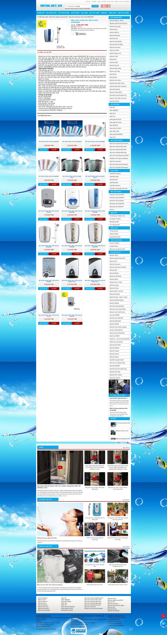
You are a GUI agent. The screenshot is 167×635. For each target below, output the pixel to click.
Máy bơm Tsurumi (114, 354)
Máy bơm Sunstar (114, 351)
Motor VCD (112, 137)
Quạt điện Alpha (114, 182)
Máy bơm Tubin (114, 56)
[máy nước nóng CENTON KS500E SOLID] (72, 163)
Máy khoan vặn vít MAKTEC (117, 203)
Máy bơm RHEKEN (115, 366)
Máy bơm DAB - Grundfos (116, 291)
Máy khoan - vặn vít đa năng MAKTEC (120, 339)
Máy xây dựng (95, 13)
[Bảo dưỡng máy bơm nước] (94, 570)
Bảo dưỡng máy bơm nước (95, 584)
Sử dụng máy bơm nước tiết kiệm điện (94, 565)
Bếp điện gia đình (114, 222)
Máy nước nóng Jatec (115, 161)
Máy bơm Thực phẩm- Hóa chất (118, 98)
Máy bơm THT (113, 261)
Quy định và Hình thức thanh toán (117, 618)
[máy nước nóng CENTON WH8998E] (95, 129)
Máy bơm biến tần (114, 101)
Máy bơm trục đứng (115, 71)
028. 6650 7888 (55, 621)
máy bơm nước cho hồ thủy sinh (124, 430)
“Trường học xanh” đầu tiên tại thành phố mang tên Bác (117, 518)
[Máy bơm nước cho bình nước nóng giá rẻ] (113, 438)
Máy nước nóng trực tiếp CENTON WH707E (49, 211)
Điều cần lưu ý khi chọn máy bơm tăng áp (49, 585)
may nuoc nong (69, 8)
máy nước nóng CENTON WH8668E (72, 141)
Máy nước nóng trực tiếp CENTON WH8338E (95, 211)
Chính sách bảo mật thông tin (116, 625)
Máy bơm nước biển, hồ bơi (117, 83)
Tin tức (108, 1)
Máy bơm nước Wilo (115, 372)
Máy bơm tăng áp (42, 598)
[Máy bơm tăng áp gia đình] (113, 423)
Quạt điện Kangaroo (115, 185)
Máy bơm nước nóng (115, 80)
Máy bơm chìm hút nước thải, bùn (118, 23)
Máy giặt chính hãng (115, 237)
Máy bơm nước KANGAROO (117, 333)
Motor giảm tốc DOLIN (115, 119)
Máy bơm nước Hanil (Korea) (117, 312)
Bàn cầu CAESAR (114, 243)
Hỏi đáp (104, 1)
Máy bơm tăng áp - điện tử (117, 20)
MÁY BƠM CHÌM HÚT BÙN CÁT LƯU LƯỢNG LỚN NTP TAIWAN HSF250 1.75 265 (94, 467)
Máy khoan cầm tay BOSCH (117, 197)
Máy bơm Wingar (114, 357)
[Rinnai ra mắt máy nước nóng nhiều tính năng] (117, 523)
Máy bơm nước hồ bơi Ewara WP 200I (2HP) (94, 488)
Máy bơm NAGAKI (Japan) (117, 300)
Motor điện (75, 13)
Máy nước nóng (63, 13)
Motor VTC (112, 116)
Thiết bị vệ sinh (123, 13)
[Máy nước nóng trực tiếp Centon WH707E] (72, 302)
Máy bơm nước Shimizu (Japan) (118, 327)
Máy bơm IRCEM (114, 324)
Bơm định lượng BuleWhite (117, 306)
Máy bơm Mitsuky (114, 303)
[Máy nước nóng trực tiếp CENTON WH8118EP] (72, 198)
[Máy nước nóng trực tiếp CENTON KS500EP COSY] (72, 268)
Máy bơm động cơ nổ (115, 53)
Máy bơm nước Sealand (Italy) (118, 309)
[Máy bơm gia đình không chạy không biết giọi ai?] (117, 550)
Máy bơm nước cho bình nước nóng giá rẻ (127, 438)
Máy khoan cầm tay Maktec (117, 200)
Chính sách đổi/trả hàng (115, 623)
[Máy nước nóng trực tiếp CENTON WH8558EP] (49, 233)
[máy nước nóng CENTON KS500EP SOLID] (95, 163)
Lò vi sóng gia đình (115, 224)
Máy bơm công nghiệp (115, 41)
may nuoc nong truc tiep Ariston (82, 8)
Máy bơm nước (51, 13)
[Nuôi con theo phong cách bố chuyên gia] (94, 523)
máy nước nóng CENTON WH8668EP (49, 141)
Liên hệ (120, 1)
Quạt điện (84, 13)
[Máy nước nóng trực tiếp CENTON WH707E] (49, 198)
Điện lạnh (112, 13)
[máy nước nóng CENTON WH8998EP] (49, 163)
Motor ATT (112, 107)
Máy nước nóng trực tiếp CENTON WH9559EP (95, 246)
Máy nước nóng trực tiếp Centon (59, 17)
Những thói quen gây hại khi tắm (47, 538)
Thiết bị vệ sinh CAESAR (116, 342)
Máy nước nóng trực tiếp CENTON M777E (49, 316)
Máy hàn (112, 209)
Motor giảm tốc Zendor (115, 122)
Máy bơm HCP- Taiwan (116, 375)
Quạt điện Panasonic (115, 173)
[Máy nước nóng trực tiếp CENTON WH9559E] (72, 233)
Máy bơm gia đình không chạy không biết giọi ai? (117, 565)
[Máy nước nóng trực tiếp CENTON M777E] (49, 302)
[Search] (95, 6)
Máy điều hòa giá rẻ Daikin (117, 360)
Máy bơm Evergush (115, 89)
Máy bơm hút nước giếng (116, 44)
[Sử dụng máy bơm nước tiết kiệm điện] (94, 550)
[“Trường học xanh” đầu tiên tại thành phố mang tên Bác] (117, 503)
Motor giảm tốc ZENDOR (116, 134)
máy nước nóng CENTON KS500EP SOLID (95, 177)
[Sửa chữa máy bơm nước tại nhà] (117, 570)
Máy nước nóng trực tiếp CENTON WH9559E (72, 246)
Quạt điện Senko (114, 176)
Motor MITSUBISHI (66, 601)
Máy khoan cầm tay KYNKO (117, 194)
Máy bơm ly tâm (114, 62)
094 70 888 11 (46, 621)
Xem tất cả (126, 447)
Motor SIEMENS (114, 110)
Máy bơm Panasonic (115, 47)
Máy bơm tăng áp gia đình (123, 423)
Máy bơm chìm (42, 599)
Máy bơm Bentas (114, 273)
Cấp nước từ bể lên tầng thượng (119, 398)
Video (112, 1)
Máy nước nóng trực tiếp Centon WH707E (72, 316)
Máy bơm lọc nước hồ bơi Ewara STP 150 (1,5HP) (117, 488)
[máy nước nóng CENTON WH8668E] (72, 129)
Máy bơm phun (114, 29)
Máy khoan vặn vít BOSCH (117, 206)
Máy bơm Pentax (114, 288)
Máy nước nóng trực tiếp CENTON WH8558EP (49, 246)
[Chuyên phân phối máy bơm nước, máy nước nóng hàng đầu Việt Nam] (51, 5)
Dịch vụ (99, 1)
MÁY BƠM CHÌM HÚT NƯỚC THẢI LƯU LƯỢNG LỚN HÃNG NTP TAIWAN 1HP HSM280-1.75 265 (118, 467)
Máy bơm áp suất (114, 65)
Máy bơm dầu (113, 77)
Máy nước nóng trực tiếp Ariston (118, 149)
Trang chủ (88, 1)
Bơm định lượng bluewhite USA (118, 95)
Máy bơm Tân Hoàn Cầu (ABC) (118, 267)
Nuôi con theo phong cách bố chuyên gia (95, 538)
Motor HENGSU (114, 125)
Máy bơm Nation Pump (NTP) (117, 258)
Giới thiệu (94, 1)
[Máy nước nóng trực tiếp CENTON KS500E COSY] (95, 268)
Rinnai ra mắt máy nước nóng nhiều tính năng (118, 538)
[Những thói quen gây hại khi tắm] (60, 503)
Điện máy (104, 13)
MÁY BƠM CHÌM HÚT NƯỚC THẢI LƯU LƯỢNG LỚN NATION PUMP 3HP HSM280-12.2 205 (59, 486)
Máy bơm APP (113, 270)
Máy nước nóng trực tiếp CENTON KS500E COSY (95, 281)
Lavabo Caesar (114, 246)
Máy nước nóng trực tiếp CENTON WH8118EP (72, 211)
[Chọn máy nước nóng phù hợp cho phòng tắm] (94, 503)
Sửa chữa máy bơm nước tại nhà (117, 584)
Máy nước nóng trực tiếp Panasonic (119, 143)
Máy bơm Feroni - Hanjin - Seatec (118, 297)
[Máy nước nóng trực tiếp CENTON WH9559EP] (95, 233)
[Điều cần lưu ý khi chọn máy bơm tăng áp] (60, 550)
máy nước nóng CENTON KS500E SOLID (72, 177)
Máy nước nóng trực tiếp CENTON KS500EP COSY (72, 281)
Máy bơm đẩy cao (114, 32)
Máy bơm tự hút (114, 38)
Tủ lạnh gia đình (114, 231)
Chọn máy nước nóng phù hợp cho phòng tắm (95, 518)
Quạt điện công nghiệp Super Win (118, 188)
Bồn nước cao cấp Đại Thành (117, 249)
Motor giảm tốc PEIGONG (68, 606)
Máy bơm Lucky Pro (115, 378)
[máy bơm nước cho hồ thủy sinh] (113, 430)
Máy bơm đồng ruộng (115, 68)
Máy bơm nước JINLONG (116, 318)
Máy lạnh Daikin (114, 234)
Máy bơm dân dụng (115, 35)
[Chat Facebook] (163, 624)
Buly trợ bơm (113, 59)
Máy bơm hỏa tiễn (114, 50)
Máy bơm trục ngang (115, 26)
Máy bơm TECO (114, 255)
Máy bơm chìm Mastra (115, 276)
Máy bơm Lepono (114, 285)
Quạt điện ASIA (114, 179)
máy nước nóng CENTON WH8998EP (49, 176)
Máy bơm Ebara (114, 279)
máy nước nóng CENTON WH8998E (95, 141)
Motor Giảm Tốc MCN (115, 128)
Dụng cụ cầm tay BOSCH (116, 330)
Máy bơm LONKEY (115, 336)
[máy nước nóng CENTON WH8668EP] (49, 129)
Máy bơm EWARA (114, 348)
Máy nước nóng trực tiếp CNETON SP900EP (49, 281)
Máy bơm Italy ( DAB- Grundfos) (118, 86)
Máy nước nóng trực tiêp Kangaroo (119, 164)
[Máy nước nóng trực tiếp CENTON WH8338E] (95, 198)
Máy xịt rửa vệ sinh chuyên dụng (118, 369)
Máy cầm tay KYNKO (115, 345)
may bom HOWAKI (114, 315)
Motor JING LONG (114, 131)
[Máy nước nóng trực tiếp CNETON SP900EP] (49, 268)
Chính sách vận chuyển (115, 621)
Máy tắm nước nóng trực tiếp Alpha (119, 158)
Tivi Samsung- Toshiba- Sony (117, 216)
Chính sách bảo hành (114, 619)
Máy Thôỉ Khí (113, 74)
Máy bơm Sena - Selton (116, 282)
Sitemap (116, 1)
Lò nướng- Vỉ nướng (115, 219)
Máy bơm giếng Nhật (115, 321)
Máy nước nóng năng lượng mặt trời (119, 155)
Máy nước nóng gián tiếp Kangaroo (119, 167)
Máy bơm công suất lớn (116, 92)
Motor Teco (112, 113)
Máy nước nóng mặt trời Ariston (92, 605)
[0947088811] (163, 616)
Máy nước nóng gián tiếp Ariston (118, 152)
